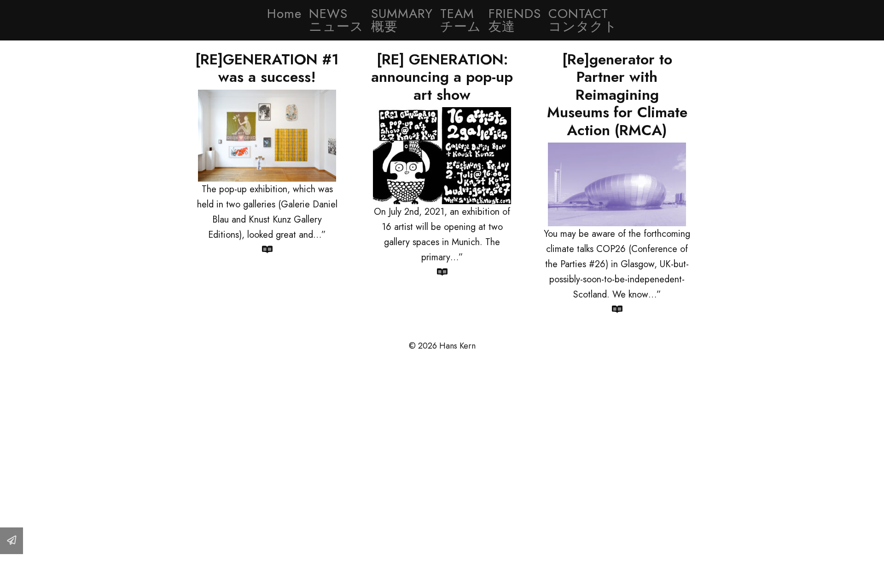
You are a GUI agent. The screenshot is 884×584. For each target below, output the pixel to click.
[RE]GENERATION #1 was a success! (267, 68)
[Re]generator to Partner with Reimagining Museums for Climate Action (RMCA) (617, 95)
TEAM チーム (460, 20)
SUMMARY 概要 (402, 20)
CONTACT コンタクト (582, 20)
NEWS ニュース (336, 20)
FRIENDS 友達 (515, 20)
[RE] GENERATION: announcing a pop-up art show (442, 77)
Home (284, 13)
